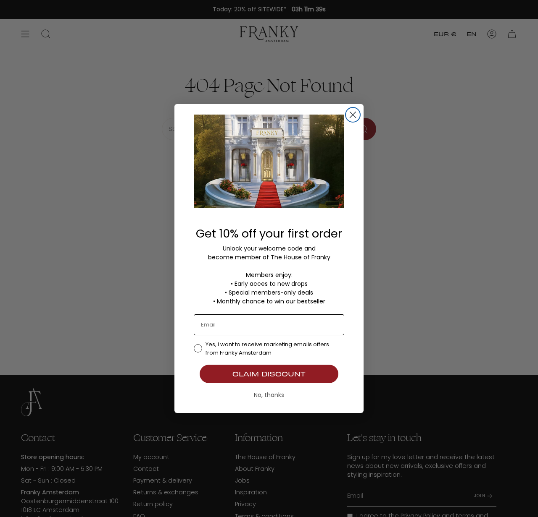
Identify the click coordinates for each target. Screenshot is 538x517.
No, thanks (269, 395)
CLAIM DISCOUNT (269, 374)
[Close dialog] (352, 114)
